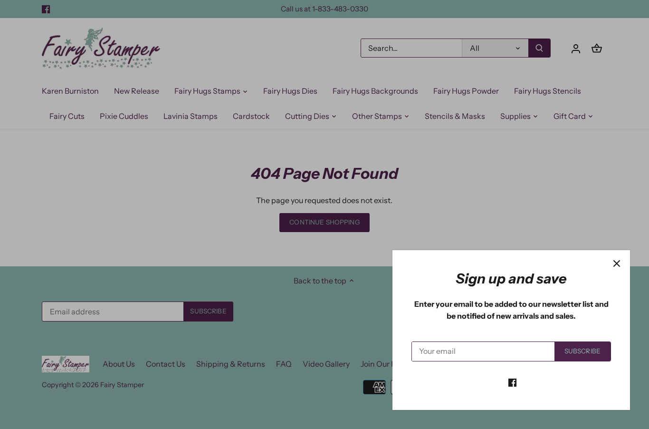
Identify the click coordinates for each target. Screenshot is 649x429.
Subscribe (582, 351)
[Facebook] (512, 382)
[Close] (616, 263)
